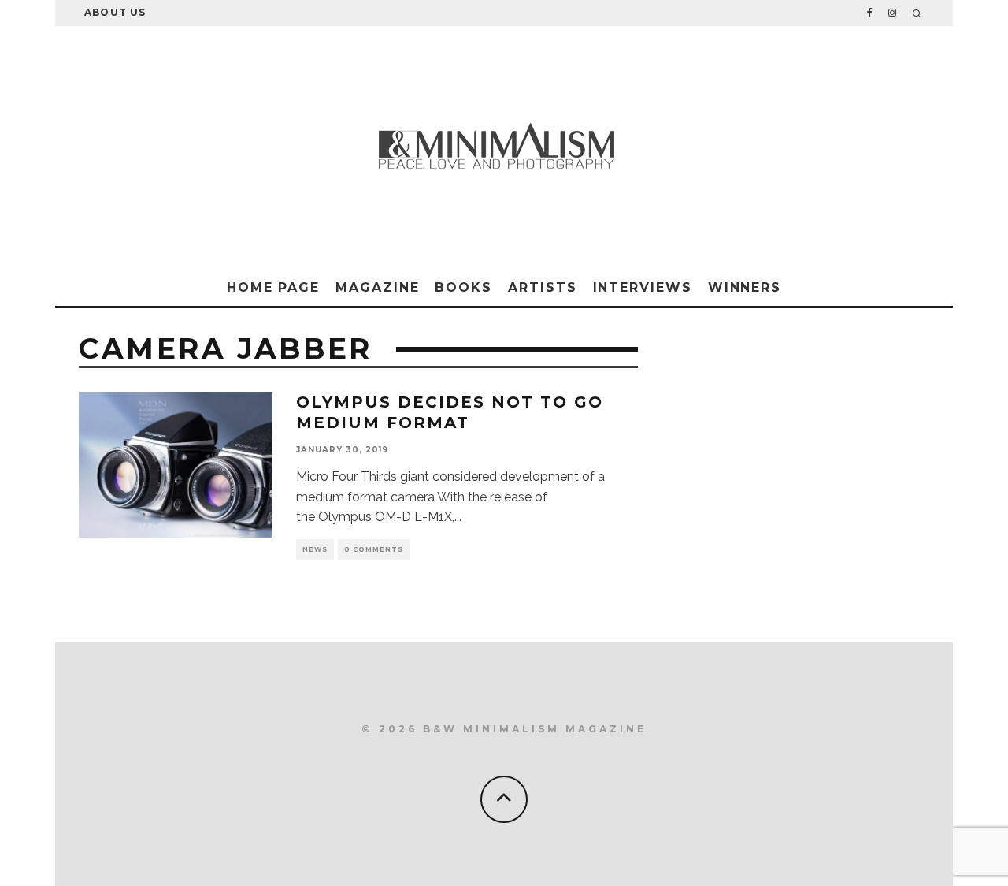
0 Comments (373, 549)
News (315, 549)
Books (463, 287)
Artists (542, 287)
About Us (115, 12)
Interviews (642, 287)
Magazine (377, 287)
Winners (744, 287)
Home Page (273, 287)
